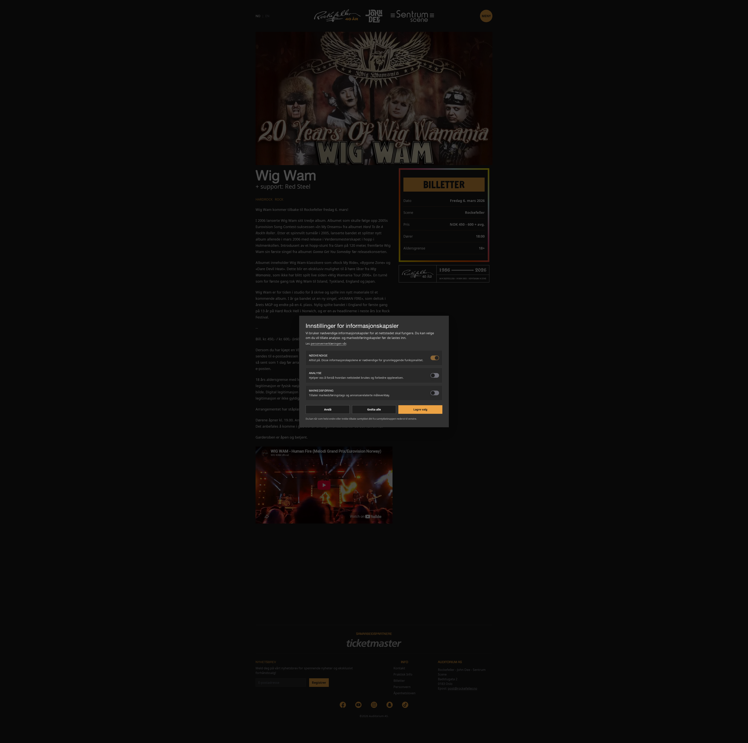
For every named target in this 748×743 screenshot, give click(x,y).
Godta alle (374, 409)
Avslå (327, 409)
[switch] (434, 358)
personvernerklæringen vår (328, 343)
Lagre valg (420, 409)
